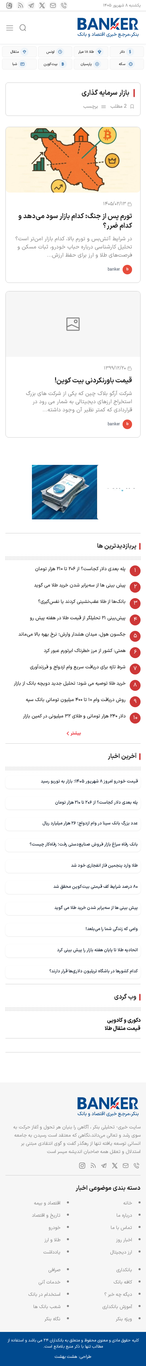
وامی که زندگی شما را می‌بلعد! (112, 929)
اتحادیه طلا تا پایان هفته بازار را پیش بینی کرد (97, 950)
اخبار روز (124, 1240)
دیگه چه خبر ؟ (118, 1294)
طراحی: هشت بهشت (73, 1356)
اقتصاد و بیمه (47, 1203)
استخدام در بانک (44, 1294)
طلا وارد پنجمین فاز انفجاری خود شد (104, 865)
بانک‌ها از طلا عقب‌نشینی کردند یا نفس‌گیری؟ (82, 601)
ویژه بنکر (124, 1319)
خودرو (54, 1227)
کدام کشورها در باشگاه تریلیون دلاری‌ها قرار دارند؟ (93, 971)
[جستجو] (22, 27)
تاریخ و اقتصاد (46, 1215)
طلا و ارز (52, 1240)
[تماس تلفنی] (64, 5)
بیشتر (76, 733)
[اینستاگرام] (9, 5)
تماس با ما (121, 1227)
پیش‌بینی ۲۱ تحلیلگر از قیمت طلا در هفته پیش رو (78, 618)
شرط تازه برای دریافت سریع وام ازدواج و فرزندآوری (78, 667)
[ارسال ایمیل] (53, 5)
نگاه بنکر (52, 1319)
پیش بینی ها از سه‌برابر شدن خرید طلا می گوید (80, 585)
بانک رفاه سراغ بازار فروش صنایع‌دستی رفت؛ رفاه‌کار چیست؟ (84, 844)
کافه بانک (122, 1282)
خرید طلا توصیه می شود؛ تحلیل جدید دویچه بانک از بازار (70, 683)
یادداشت (51, 1252)
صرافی (54, 1270)
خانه (127, 1203)
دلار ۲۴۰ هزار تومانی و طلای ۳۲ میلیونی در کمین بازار (74, 716)
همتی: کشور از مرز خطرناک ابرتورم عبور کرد (85, 650)
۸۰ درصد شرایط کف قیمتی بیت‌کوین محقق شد (95, 886)
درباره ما (124, 1215)
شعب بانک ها (46, 1306)
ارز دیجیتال (121, 1252)
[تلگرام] (31, 5)
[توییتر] (42, 5)
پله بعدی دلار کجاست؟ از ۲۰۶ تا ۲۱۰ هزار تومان (80, 569)
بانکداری (124, 1270)
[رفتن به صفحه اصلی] (108, 27)
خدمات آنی (49, 1282)
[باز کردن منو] (9, 28)
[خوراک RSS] (20, 5)
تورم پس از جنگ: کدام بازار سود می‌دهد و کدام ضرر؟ (75, 221)
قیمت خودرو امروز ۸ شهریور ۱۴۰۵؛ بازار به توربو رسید (89, 781)
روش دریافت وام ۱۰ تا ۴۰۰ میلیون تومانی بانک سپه (76, 699)
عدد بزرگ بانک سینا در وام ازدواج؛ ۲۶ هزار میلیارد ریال (90, 823)
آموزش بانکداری (117, 1306)
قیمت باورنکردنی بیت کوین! (93, 381)
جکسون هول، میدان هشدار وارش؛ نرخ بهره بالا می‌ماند (72, 634)
